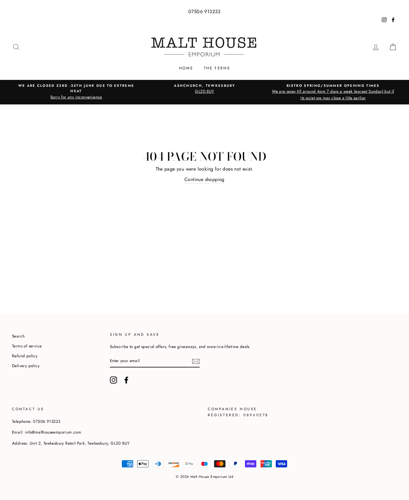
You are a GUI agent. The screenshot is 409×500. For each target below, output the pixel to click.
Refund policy (24, 356)
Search (18, 336)
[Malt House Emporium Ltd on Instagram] (113, 380)
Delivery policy (26, 366)
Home (186, 68)
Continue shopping (204, 179)
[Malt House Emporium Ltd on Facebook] (126, 380)
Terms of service (27, 346)
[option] (76, 92)
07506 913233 (204, 11)
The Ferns (217, 68)
